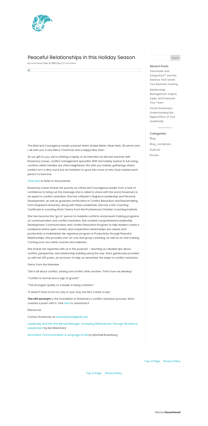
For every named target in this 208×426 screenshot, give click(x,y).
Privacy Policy (171, 361)
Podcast (155, 149)
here (67, 303)
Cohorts (138, 14)
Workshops (150, 14)
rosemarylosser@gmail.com (72, 316)
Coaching (164, 14)
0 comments (69, 63)
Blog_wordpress (160, 144)
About (128, 14)
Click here (34, 181)
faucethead (36, 63)
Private (154, 155)
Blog (59, 63)
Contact (176, 14)
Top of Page (152, 361)
